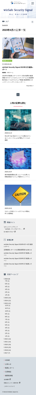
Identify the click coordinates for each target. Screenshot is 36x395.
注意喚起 (8, 372)
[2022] (4, 339)
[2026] (4, 279)
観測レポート (7, 61)
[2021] (4, 342)
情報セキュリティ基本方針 (11, 383)
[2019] (4, 347)
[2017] (4, 353)
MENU (32, 3)
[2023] (4, 303)
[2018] (4, 350)
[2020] (4, 344)
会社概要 (6, 379)
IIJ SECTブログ (9, 232)
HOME (7, 360)
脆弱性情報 (9, 375)
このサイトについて (9, 386)
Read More (29, 85)
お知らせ (8, 364)
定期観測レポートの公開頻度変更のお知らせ (18, 250)
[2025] (4, 298)
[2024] (4, 300)
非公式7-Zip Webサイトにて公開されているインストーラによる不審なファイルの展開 (18, 138)
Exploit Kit (5, 25)
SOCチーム (10, 72)
